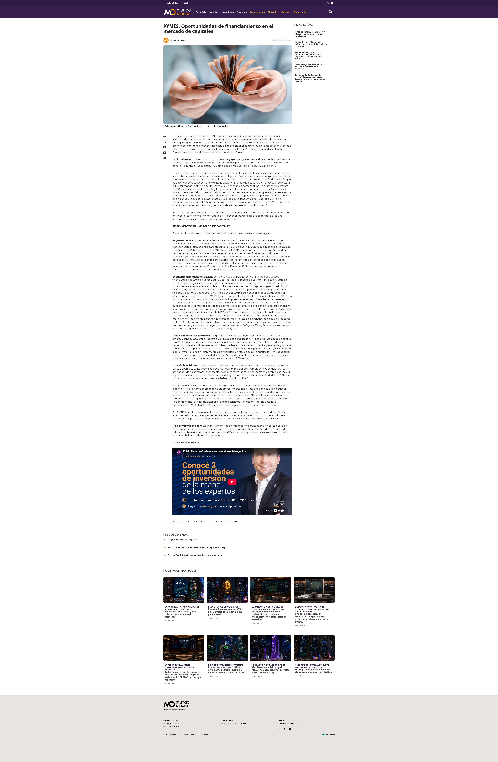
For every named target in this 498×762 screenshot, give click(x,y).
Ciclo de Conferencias (203, 522)
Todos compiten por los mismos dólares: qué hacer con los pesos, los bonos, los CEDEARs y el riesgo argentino (183, 675)
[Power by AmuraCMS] (328, 734)
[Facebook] (324, 3)
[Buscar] (331, 12)
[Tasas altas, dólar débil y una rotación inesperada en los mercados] (183, 590)
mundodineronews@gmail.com (233, 723)
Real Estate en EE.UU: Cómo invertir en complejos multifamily (196, 547)
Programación (257, 12)
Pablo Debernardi (223, 522)
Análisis (214, 12)
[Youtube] (333, 3)
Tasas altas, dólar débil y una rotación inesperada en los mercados (308, 66)
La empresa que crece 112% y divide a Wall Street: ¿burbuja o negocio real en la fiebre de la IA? (226, 670)
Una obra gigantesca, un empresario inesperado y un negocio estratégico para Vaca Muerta (308, 55)
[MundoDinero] (177, 12)
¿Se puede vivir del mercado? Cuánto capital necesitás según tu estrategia (310, 44)
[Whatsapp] (166, 136)
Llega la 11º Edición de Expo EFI (182, 540)
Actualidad (201, 12)
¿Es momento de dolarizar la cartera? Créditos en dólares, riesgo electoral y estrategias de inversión (309, 78)
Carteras (285, 12)
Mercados (273, 12)
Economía (242, 12)
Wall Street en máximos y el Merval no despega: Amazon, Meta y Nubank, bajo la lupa (270, 670)
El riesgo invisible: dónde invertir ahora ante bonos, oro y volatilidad (314, 671)
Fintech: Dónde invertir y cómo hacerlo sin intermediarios (195, 555)
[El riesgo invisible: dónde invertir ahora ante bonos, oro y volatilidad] (314, 648)
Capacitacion (300, 12)
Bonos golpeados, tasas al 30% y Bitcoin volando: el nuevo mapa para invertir (309, 34)
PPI (235, 522)
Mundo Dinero (179, 40)
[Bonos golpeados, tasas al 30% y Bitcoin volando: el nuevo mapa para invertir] (227, 590)
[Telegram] (166, 158)
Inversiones (228, 12)
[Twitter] (328, 3)
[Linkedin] (166, 152)
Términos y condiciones (288, 723)
